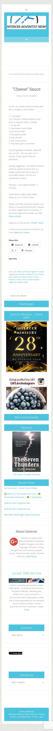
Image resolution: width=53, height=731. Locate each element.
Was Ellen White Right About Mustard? (22, 514)
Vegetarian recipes (21, 232)
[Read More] (31, 556)
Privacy (35, 717)
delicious (17, 277)
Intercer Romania (31, 714)
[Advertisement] (26, 56)
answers (22, 274)
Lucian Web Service (26, 573)
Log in (41, 717)
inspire (23, 277)
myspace (12, 280)
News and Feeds (24, 272)
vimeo (25, 282)
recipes (18, 280)
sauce (24, 280)
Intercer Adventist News (26, 22)
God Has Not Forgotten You (17, 503)
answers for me (32, 274)
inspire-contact (32, 277)
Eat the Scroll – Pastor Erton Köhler (20, 488)
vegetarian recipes (15, 282)
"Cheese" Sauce (26, 89)
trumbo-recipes (33, 280)
